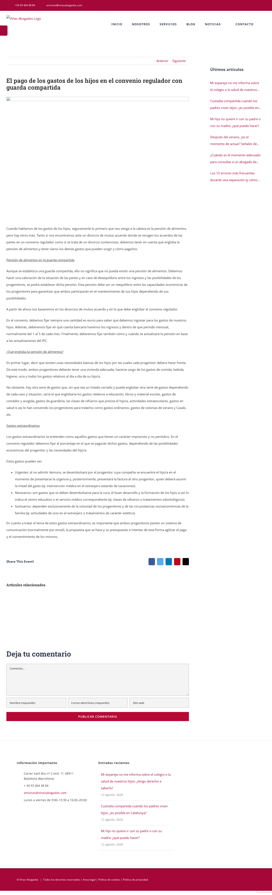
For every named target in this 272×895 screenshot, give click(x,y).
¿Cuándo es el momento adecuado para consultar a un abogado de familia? (235, 159)
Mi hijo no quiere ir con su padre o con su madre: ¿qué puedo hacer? (235, 122)
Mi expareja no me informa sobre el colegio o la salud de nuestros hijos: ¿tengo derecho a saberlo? (234, 87)
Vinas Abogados (29, 879)
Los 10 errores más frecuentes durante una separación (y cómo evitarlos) (233, 177)
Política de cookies (109, 879)
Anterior (162, 61)
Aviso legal (89, 879)
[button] (264, 24)
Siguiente (179, 61)
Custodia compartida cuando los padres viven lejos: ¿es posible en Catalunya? (234, 105)
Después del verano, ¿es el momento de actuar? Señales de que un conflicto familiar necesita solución (234, 141)
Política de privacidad (135, 879)
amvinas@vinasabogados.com (45, 793)
